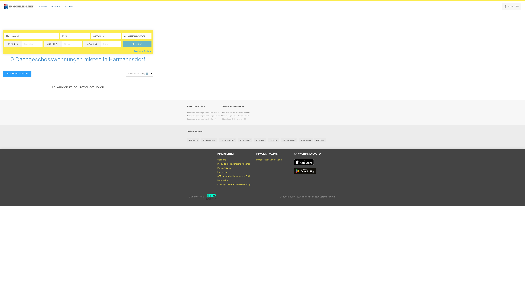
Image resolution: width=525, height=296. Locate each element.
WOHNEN (42, 6)
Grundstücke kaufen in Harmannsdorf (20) (236, 112)
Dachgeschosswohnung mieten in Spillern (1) (202, 119)
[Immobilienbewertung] (210, 196)
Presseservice (224, 168)
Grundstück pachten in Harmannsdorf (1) (235, 116)
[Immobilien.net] (18, 6)
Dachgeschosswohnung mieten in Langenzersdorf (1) (204, 116)
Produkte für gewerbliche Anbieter (233, 164)
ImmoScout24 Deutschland (269, 159)
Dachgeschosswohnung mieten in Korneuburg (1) (203, 112)
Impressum (222, 172)
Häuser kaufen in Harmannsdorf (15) (234, 119)
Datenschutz (223, 180)
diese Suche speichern (17, 73)
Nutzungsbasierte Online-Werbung (233, 184)
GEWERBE (56, 6)
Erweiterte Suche (141, 51)
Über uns (221, 159)
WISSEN (69, 6)
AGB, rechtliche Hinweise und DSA (233, 176)
